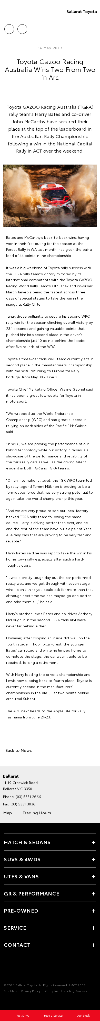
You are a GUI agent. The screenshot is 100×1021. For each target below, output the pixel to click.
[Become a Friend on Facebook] (7, 969)
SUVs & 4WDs (22, 859)
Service (15, 927)
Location (22, 27)
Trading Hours (37, 812)
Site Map (10, 991)
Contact (17, 944)
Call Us (9, 27)
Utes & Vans (21, 876)
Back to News (18, 750)
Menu (93, 27)
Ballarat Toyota (81, 11)
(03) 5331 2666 (28, 796)
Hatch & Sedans (27, 841)
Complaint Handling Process (66, 991)
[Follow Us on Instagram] (15, 969)
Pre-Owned (21, 910)
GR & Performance (31, 893)
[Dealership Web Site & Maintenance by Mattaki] (14, 1001)
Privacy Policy (31, 991)
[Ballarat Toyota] (11, 11)
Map (7, 812)
